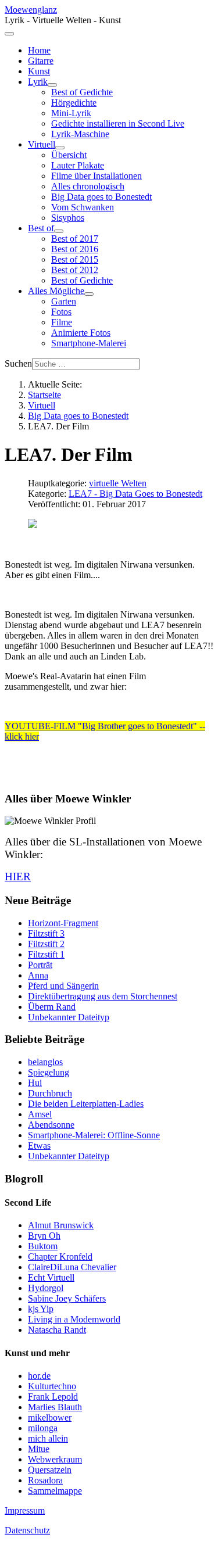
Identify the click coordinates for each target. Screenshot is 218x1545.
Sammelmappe (55, 1491)
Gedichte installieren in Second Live (117, 123)
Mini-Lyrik (71, 113)
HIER (18, 876)
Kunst (39, 71)
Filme (61, 322)
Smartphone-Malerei (88, 343)
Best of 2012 (74, 270)
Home (39, 50)
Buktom (43, 1246)
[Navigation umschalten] (9, 33)
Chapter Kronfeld (60, 1256)
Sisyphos (67, 218)
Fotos (61, 312)
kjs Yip (40, 1309)
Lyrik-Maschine (80, 134)
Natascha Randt (57, 1330)
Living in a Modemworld (74, 1319)
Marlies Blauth (55, 1407)
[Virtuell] (60, 147)
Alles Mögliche (56, 291)
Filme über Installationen (96, 176)
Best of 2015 (74, 259)
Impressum (25, 1510)
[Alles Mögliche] (89, 294)
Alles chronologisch (87, 186)
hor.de (39, 1376)
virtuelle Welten (117, 483)
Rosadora (45, 1480)
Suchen (18, 363)
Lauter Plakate (77, 165)
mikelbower (50, 1417)
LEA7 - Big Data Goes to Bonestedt (135, 494)
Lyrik (38, 82)
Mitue (38, 1449)
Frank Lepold (53, 1396)
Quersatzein (50, 1470)
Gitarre (40, 61)
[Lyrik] (52, 85)
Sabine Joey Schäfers (67, 1298)
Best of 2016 (74, 249)
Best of (41, 228)
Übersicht (69, 155)
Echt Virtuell (51, 1277)
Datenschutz (27, 1530)
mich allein (48, 1438)
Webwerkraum (55, 1459)
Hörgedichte (74, 102)
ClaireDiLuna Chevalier (72, 1267)
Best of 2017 (74, 238)
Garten (63, 301)
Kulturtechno (52, 1386)
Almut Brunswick (61, 1225)
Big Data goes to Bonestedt (101, 197)
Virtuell (41, 144)
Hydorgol (45, 1288)
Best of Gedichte (82, 92)
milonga (43, 1428)
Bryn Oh (44, 1236)
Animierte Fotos (80, 333)
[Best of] (58, 231)
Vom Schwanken (82, 207)
